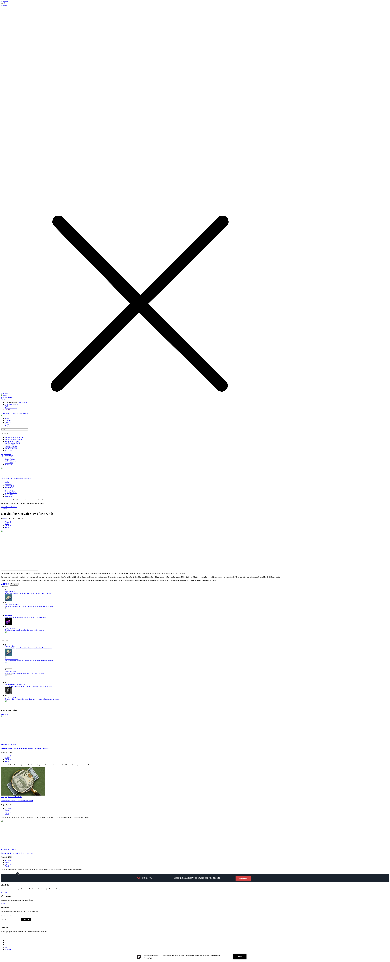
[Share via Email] (8, 584)
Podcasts (14, 413)
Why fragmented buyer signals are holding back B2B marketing (25, 617)
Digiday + (8, 413)
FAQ (6, 406)
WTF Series (9, 463)
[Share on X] (6, 584)
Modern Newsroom (11, 448)
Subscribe (4, 397)
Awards (25, 413)
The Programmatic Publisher (14, 437)
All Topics (8, 450)
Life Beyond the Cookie (12, 443)
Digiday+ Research (11, 461)
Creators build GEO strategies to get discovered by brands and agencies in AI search (32, 699)
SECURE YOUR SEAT (9, 507)
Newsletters (8, 464)
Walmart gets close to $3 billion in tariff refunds (17, 801)
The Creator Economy (12, 604)
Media (7, 482)
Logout (7, 410)
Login (10, 397)
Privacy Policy (9, 951)
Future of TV (9, 487)
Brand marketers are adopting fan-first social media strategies (24, 630)
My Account (5, 456)
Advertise (8, 949)
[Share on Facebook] (4, 584)
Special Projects (10, 459)
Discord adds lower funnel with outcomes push (16, 478)
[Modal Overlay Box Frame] (16, 919)
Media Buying (9, 486)
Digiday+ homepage (11, 404)
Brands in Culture (10, 445)
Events (20, 413)
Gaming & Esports (11, 447)
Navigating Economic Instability (11, 797)
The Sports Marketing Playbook (15, 684)
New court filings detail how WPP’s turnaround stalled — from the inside (28, 593)
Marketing (8, 484)
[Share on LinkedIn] (2, 584)
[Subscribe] (4, 395)
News (3, 413)
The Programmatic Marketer (14, 439)
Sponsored (8, 615)
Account (3, 903)
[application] (195, 956)
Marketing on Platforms (12, 441)
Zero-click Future (10, 697)
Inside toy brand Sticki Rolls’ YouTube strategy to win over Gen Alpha (25, 748)
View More (4, 714)
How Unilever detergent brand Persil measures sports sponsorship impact (28, 686)
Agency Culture (10, 592)
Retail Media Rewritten (8, 744)
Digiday (5, 518)
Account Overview (11, 408)
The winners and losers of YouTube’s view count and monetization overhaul (29, 606)
